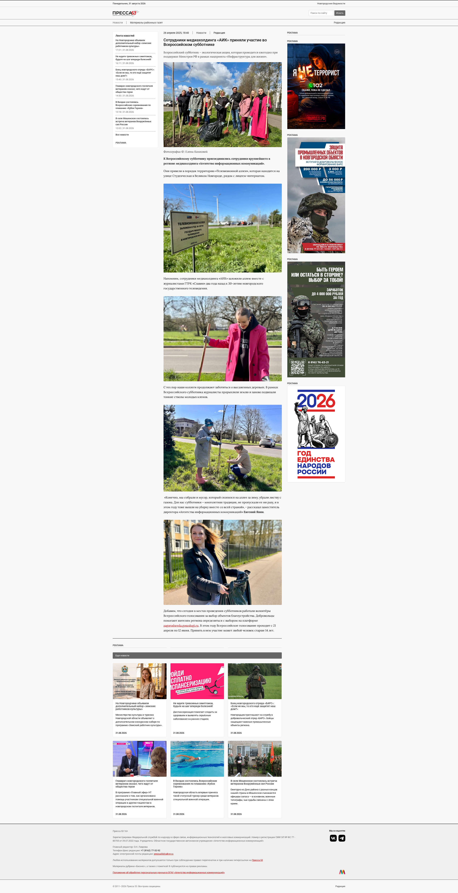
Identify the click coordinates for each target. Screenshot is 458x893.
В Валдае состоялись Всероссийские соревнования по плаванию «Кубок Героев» (133, 105)
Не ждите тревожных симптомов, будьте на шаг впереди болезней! (134, 58)
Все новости (122, 134)
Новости (118, 22)
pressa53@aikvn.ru (163, 854)
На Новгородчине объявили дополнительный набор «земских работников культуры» (133, 43)
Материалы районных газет (146, 22)
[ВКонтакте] (333, 838)
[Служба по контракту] (316, 319)
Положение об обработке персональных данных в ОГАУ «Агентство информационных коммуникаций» (169, 872)
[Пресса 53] (165, 13)
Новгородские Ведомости (331, 3)
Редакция (339, 22)
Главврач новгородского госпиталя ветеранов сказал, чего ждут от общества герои (134, 89)
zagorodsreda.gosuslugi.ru (181, 625)
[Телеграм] (341, 838)
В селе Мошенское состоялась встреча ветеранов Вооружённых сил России (133, 121)
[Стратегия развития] (316, 434)
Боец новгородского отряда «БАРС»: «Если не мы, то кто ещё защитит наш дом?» (135, 72)
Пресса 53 (257, 860)
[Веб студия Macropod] (342, 872)
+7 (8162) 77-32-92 (150, 850)
